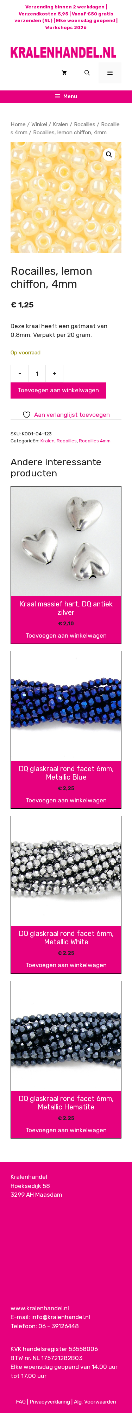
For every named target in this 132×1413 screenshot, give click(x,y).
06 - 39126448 (58, 1326)
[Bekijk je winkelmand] (64, 72)
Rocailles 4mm (95, 440)
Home (18, 124)
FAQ (21, 1402)
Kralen (60, 124)
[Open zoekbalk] (87, 72)
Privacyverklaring (50, 1402)
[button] (109, 154)
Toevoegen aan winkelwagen (58, 390)
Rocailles (84, 124)
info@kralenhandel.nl (60, 1316)
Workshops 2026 (66, 27)
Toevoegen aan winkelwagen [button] (66, 635)
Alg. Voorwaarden (95, 1402)
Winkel (39, 124)
